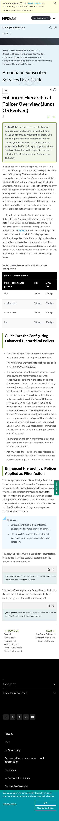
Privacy (9, 734)
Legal (8, 742)
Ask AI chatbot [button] (34, 3)
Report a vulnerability (17, 778)
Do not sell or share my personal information (24, 760)
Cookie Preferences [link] (16, 786)
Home (5, 50)
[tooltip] (51, 90)
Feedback (10, 770)
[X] (12, 717)
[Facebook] (6, 717)
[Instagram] (19, 717)
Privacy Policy (9, 804)
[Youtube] (32, 717)
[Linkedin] (26, 717)
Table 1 (22, 230)
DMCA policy (12, 750)
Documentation (13, 28)
